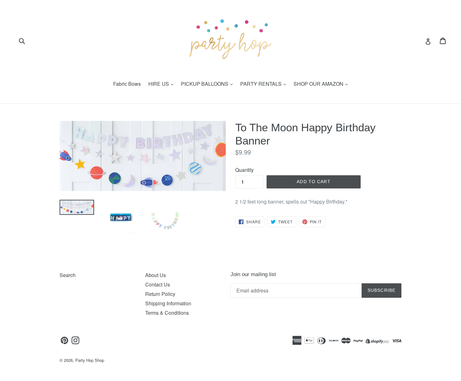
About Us (155, 275)
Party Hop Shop (89, 360)
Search (68, 275)
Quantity (244, 169)
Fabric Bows (127, 83)
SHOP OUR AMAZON (319, 83)
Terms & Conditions (167, 312)
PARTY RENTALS (261, 83)
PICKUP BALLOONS (205, 83)
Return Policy (160, 293)
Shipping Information (168, 303)
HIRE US (159, 83)
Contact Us (157, 284)
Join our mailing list (253, 274)
